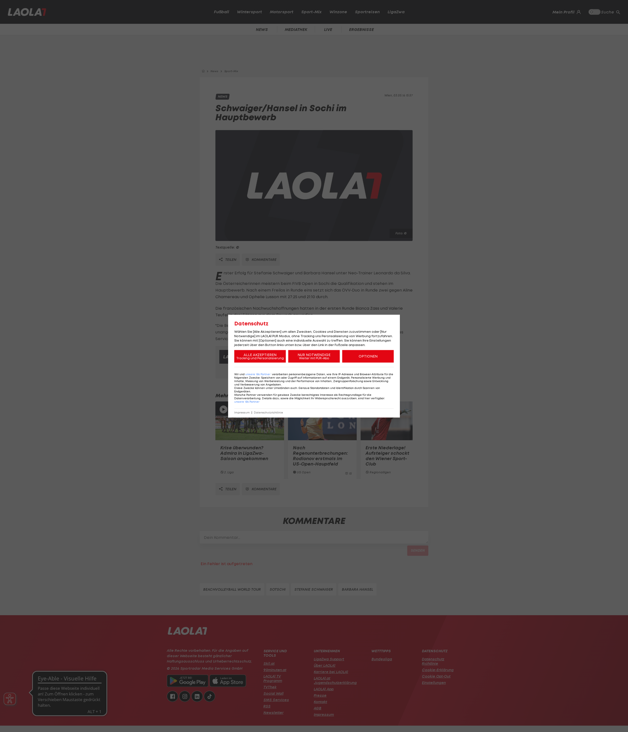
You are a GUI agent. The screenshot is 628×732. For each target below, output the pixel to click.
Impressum (242, 412)
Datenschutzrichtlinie (268, 412)
